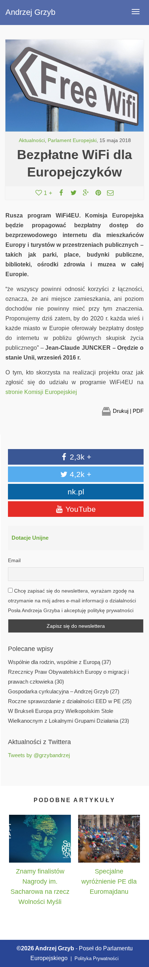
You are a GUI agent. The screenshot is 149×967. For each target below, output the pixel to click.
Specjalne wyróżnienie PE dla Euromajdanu (109, 881)
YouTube (79, 509)
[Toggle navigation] (136, 11)
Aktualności (32, 140)
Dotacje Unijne (30, 538)
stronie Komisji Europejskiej (41, 392)
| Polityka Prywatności (94, 958)
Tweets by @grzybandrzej (39, 755)
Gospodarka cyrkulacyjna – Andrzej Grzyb (58, 691)
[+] (40, 839)
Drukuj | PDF (128, 411)
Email (14, 560)
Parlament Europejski (72, 140)
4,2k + (79, 474)
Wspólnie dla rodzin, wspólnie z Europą (54, 662)
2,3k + (79, 457)
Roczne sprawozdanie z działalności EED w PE (64, 701)
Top (135, 928)
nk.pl (76, 491)
